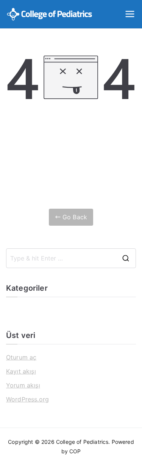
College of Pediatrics (82, 442)
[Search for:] (71, 258)
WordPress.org (27, 399)
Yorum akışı (23, 385)
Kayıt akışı (21, 371)
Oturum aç (21, 357)
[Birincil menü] (130, 14)
